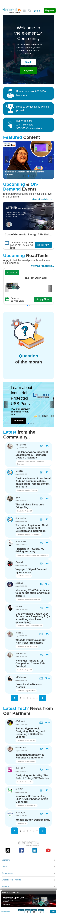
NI (25, 823)
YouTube (48, 850)
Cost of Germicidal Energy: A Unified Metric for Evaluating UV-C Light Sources (28, 234)
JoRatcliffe (21, 444)
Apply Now (43, 299)
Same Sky (28, 782)
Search (29, 10)
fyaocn (19, 497)
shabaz (19, 583)
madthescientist (23, 541)
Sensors (28, 576)
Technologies (7, 873)
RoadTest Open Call (35, 278)
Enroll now (43, 245)
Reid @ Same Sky (25, 768)
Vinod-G (20, 632)
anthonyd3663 (23, 812)
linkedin (34, 850)
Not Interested (5, 911)
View (53, 911)
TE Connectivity (30, 805)
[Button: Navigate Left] (14, 698)
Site (24, 10)
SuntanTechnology (25, 518)
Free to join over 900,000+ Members (31, 93)
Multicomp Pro (30, 740)
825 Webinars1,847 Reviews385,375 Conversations (29, 124)
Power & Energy (31, 646)
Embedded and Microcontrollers (36, 555)
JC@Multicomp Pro (25, 721)
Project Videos (30, 691)
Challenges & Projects (11, 880)
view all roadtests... (42, 265)
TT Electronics (30, 761)
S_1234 (19, 789)
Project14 (28, 511)
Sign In (28, 62)
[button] (7, 159)
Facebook (21, 850)
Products (5, 886)
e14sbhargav (22, 677)
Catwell (19, 562)
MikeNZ (19, 471)
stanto (19, 606)
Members (6, 860)
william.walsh (22, 747)
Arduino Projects (31, 490)
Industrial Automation (32, 599)
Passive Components (32, 534)
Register (28, 70)
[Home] (11, 10)
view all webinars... (43, 199)
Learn (4, 867)
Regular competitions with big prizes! (33, 108)
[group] (28, 160)
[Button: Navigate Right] (42, 698)
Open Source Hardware (33, 625)
